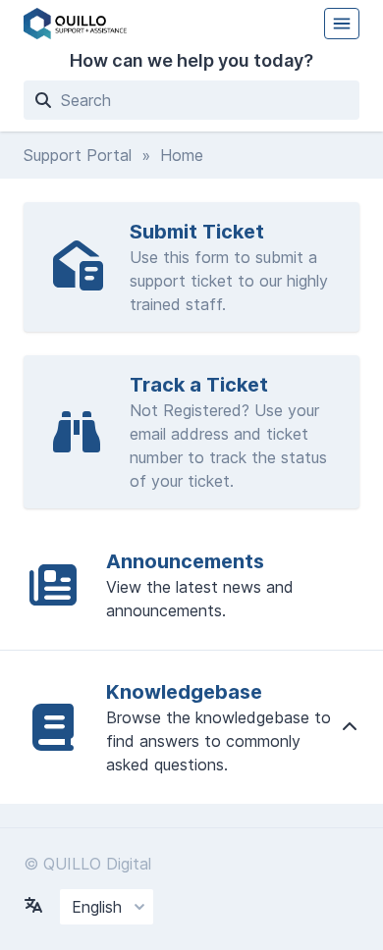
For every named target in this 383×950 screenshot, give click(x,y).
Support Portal (78, 155)
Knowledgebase (184, 692)
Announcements (185, 561)
